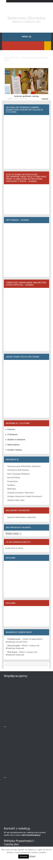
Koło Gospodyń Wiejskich (18, 474)
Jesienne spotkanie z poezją (26, 96)
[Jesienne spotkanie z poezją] (26, 84)
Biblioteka (11, 489)
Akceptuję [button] (23, 856)
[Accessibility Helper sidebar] (3, 3)
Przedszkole (12, 481)
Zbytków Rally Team (15, 500)
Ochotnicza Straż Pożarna (18, 470)
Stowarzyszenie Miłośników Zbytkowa (23, 466)
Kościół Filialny (13, 478)
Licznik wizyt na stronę (14, 548)
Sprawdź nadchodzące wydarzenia (21, 517)
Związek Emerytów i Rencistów (20, 493)
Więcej (32, 856)
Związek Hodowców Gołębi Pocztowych (24, 496)
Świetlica (11, 485)
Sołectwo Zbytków (26, 18)
